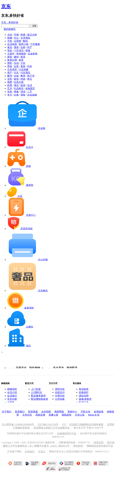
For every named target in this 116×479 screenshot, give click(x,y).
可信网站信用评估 (15, 463)
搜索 (33, 26)
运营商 (17, 41)
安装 (9, 91)
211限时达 (36, 392)
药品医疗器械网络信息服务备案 (86, 424)
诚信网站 (49, 463)
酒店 (16, 85)
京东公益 (80, 415)
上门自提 (36, 389)
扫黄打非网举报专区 (100, 463)
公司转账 (60, 399)
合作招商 (46, 411)
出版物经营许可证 (67, 433)
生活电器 (12, 44)
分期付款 (60, 395)
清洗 (23, 91)
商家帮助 (59, 411)
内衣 (29, 66)
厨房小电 (23, 44)
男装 (9, 66)
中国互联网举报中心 (66, 463)
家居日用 (12, 60)
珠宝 (29, 79)
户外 (23, 63)
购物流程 (12, 389)
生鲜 (23, 47)
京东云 (42, 451)
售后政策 (84, 389)
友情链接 (98, 411)
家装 (9, 57)
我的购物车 (10, 29)
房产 (9, 72)
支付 (9, 94)
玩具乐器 (19, 82)
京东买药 (12, 69)
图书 (9, 76)
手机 (9, 41)
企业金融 (32, 94)
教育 (23, 76)
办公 (16, 38)
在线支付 (60, 392)
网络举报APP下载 (83, 463)
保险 (23, 94)
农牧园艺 (30, 88)
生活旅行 (12, 395)
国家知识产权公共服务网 (64, 468)
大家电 (10, 402)
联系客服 (33, 411)
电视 (23, 34)
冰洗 (9, 34)
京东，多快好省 (9, 22)
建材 (16, 57)
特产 (29, 47)
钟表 (23, 79)
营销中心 (72, 411)
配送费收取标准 (39, 399)
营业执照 (78, 446)
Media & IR (94, 415)
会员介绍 (12, 392)
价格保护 (84, 392)
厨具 (21, 60)
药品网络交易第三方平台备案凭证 (52, 427)
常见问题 (12, 399)
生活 (29, 85)
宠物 (27, 50)
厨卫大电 (32, 34)
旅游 (23, 85)
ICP (64, 424)
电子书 (30, 76)
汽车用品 (25, 72)
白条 (16, 94)
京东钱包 (30, 451)
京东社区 (27, 415)
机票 (9, 85)
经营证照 (99, 442)
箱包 (16, 79)
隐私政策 (66, 415)
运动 (16, 63)
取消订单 (84, 402)
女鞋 (9, 79)
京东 (6, 6)
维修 (16, 91)
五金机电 (32, 53)
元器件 (10, 53)
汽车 (16, 72)
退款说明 (84, 395)
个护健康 (35, 44)
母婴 (9, 82)
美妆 (9, 50)
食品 (9, 47)
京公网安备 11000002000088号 (18, 424)
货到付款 (60, 389)
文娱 (16, 76)
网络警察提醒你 (32, 463)
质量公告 (53, 415)
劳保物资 (21, 53)
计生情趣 (23, 69)
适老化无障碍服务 (50, 468)
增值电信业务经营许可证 (100, 446)
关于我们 (6, 411)
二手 (29, 91)
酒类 (16, 47)
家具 (23, 57)
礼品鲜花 (19, 88)
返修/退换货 (85, 399)
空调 (16, 34)
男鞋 (9, 63)
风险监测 (40, 415)
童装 (23, 66)
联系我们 (20, 411)
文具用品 (25, 38)
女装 (16, 66)
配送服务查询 (38, 395)
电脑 (9, 38)
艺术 (9, 88)
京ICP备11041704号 (48, 424)
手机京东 (85, 411)
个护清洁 (19, 50)
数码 (25, 41)
